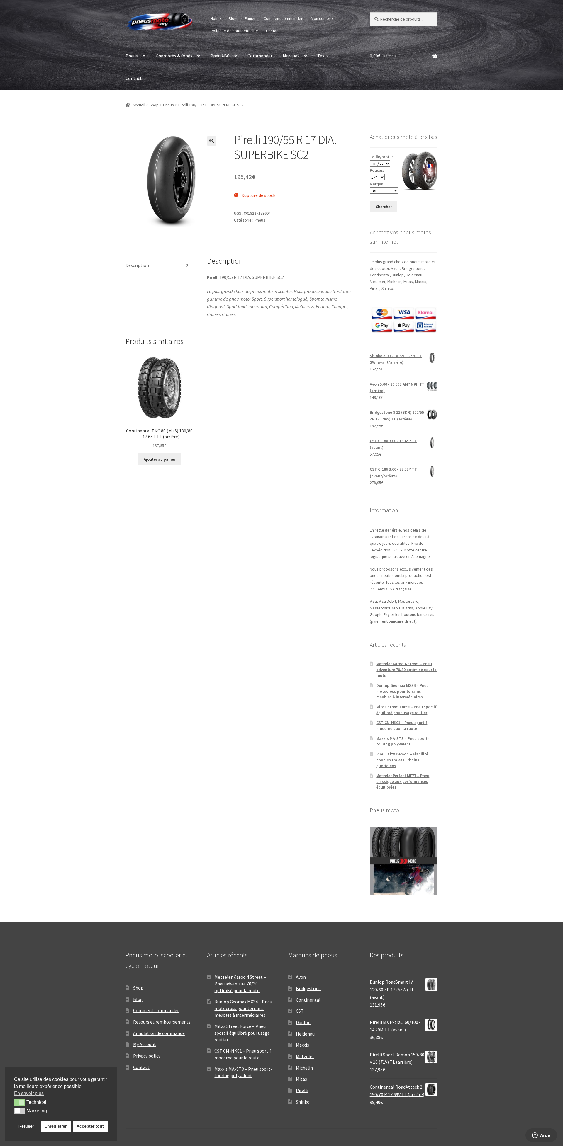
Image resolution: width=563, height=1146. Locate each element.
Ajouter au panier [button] (159, 459)
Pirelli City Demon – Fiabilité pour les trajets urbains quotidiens (402, 759)
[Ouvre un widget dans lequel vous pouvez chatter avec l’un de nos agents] (541, 1135)
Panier (250, 18)
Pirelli (302, 1090)
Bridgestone (308, 988)
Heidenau (305, 1034)
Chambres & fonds (174, 56)
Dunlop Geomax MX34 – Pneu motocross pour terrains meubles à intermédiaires (402, 691)
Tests (322, 56)
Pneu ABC (220, 56)
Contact (273, 30)
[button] (211, 141)
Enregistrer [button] (56, 1126)
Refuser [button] (26, 1126)
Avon (301, 977)
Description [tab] (137, 265)
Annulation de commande (159, 1033)
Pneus (132, 56)
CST (300, 1011)
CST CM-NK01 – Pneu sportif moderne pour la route (401, 725)
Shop (154, 105)
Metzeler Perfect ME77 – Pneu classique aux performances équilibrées (402, 781)
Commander (259, 56)
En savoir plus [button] (29, 1093)
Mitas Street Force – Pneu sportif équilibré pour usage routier (406, 709)
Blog (233, 18)
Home (216, 18)
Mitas (301, 1079)
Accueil (139, 105)
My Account (144, 1044)
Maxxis (302, 1045)
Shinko (303, 1102)
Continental (308, 1000)
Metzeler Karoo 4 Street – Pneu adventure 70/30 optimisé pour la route (406, 669)
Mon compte (322, 18)
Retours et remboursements (162, 1022)
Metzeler (305, 1056)
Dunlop (303, 1022)
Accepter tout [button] (90, 1126)
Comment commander (283, 18)
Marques (291, 56)
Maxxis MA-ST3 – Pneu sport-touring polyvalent (402, 741)
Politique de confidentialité (234, 30)
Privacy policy (146, 1056)
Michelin (304, 1068)
